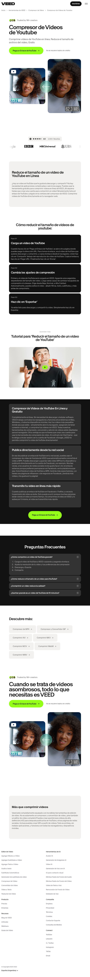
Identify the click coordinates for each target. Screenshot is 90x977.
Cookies (49, 916)
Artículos (4, 922)
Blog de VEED (6, 918)
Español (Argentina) (8, 970)
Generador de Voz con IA (55, 868)
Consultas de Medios (54, 925)
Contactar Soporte (53, 920)
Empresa (4, 908)
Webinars (5, 926)
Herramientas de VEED (17, 10)
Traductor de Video (8, 894)
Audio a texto (6, 868)
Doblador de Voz (52, 894)
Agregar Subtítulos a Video (11, 860)
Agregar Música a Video (10, 856)
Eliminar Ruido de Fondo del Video (59, 881)
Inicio (3, 10)
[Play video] (45, 367)
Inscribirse (76, 4)
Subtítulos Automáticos (10, 873)
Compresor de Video (36, 10)
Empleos (49, 904)
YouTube (49, 935)
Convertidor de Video (9, 885)
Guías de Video (7, 930)
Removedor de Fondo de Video (57, 890)
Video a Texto (6, 890)
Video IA (49, 864)
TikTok (48, 951)
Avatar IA (49, 856)
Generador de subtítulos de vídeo (14, 877)
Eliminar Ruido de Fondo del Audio (59, 877)
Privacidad (50, 908)
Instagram (50, 947)
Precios (4, 904)
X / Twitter (50, 943)
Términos (49, 912)
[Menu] (86, 3)
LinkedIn (49, 939)
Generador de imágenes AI (56, 860)
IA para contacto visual (54, 873)
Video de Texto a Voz (54, 885)
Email (48, 956)
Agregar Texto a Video (9, 864)
